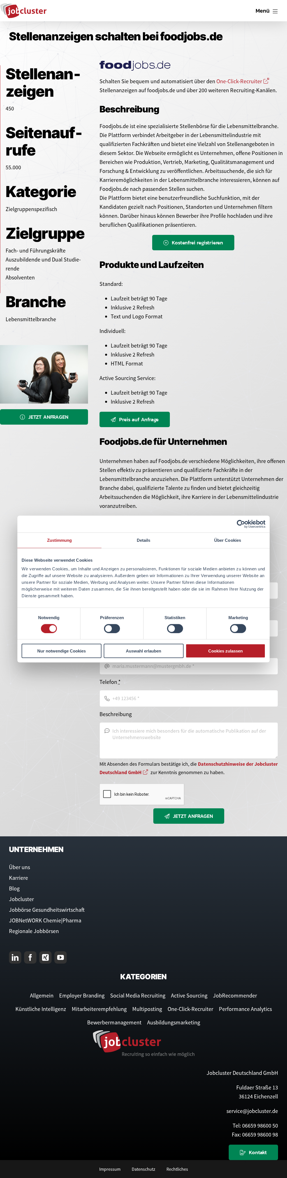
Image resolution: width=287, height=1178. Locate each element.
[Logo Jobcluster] (23, 5)
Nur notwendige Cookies (61, 651)
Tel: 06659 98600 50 (255, 1125)
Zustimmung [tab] (59, 540)
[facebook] (30, 957)
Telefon (110, 681)
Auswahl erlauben (143, 651)
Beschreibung (115, 714)
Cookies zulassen (225, 651)
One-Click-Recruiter (239, 81)
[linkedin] (15, 957)
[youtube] (60, 957)
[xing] (45, 957)
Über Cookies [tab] (227, 540)
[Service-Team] (44, 347)
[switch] (112, 628)
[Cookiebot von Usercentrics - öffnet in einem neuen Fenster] (240, 524)
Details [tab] (144, 540)
